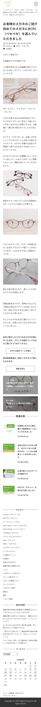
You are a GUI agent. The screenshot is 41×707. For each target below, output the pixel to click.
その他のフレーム (9, 555)
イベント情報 (7, 599)
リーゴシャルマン (9, 551)
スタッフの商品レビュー (11, 581)
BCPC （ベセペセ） (23, 46)
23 (35, 676)
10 (6, 672)
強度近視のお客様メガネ (11, 566)
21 (25, 676)
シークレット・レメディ (11, 522)
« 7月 (5, 685)
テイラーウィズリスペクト (12, 536)
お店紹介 (9, 49)
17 (6, 676)
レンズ (5, 570)
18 (11, 676)
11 (11, 672)
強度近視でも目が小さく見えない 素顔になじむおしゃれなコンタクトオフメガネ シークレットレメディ (20, 618)
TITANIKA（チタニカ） (11, 533)
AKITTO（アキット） (10, 518)
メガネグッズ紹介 (9, 588)
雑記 (4, 595)
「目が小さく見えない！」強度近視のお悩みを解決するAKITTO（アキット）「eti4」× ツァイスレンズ (20, 634)
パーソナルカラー (9, 584)
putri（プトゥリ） (9, 540)
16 (35, 672)
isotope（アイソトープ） (12, 514)
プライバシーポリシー (10, 695)
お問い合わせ (19, 693)
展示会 (5, 592)
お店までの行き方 (9, 562)
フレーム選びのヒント (11, 577)
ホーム (5, 693)
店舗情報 (11, 693)
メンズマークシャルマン (11, 547)
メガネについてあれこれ (11, 573)
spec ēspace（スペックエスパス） (15, 525)
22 (30, 676)
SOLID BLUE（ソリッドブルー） (14, 529)
